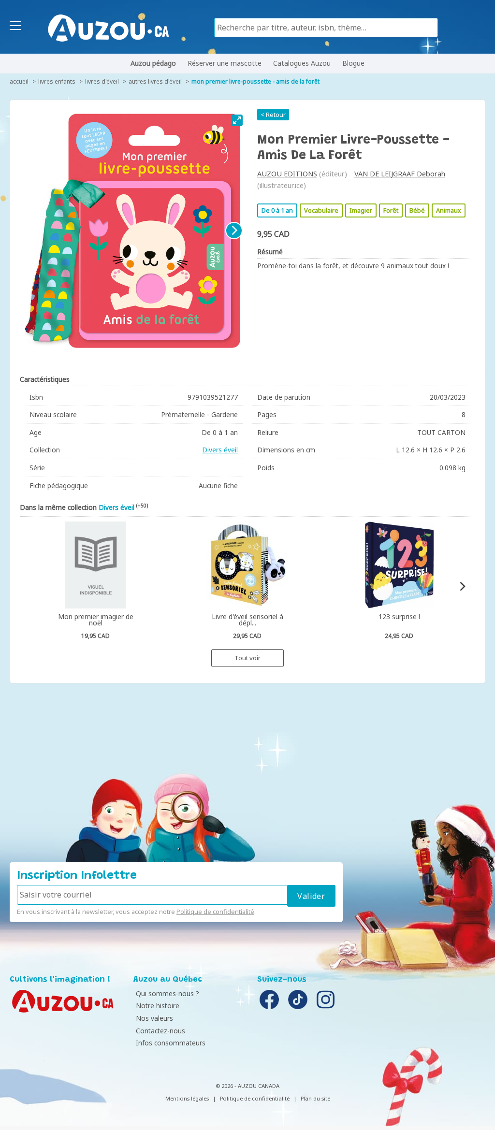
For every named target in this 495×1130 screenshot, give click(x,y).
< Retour (273, 114)
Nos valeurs (154, 1018)
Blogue (353, 63)
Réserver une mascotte (225, 63)
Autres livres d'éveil (155, 81)
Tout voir (247, 657)
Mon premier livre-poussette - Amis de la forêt (255, 81)
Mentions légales (187, 1098)
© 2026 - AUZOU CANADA (247, 1085)
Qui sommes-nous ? (167, 993)
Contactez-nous (160, 1030)
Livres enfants (56, 81)
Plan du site (315, 1098)
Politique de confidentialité (215, 911)
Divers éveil (220, 449)
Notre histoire (157, 1005)
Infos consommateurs (170, 1042)
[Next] (234, 230)
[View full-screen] (237, 120)
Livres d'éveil (102, 81)
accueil (19, 81)
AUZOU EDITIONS (287, 173)
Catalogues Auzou (302, 63)
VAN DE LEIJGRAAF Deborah (399, 173)
